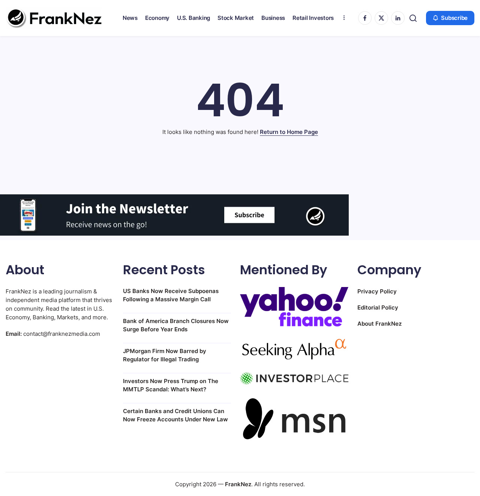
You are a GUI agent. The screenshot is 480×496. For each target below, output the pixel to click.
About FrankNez (379, 323)
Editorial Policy (377, 307)
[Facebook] (365, 18)
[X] (381, 18)
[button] (413, 18)
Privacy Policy (377, 291)
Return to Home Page (289, 131)
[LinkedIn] (398, 18)
